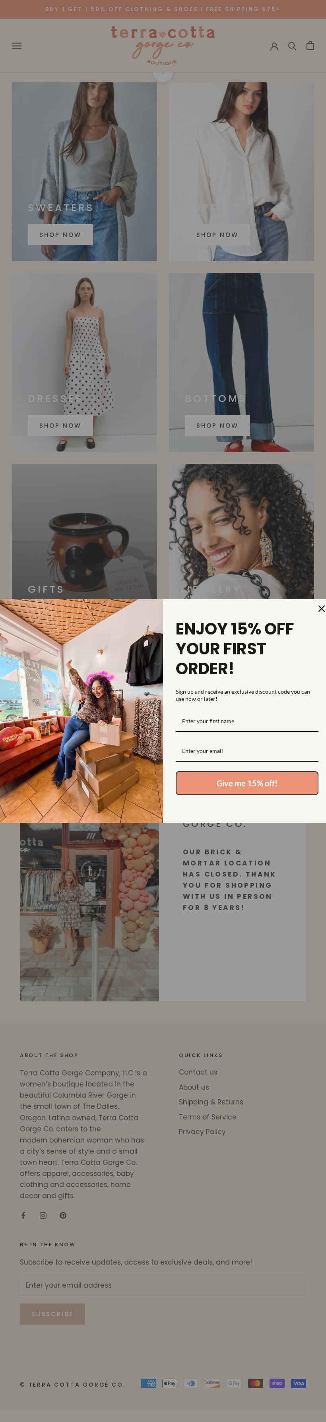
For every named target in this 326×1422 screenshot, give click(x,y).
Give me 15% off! (247, 783)
